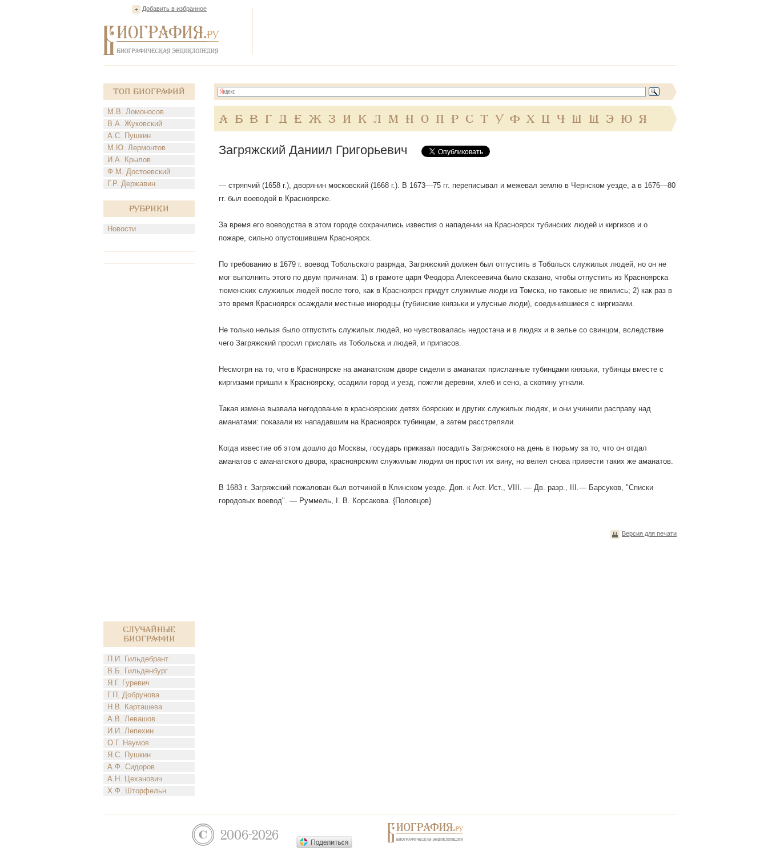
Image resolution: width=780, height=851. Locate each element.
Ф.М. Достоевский (138, 171)
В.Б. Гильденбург (137, 671)
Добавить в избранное (174, 8)
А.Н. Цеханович (134, 778)
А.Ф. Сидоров (131, 766)
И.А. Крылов (129, 159)
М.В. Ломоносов (135, 111)
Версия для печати (649, 533)
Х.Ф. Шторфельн (136, 790)
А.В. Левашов (131, 718)
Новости (121, 228)
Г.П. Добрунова (133, 695)
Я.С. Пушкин (129, 754)
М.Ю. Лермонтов (136, 147)
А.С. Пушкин (129, 135)
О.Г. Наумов (128, 742)
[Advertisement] (469, 31)
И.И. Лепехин (130, 730)
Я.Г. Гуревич (128, 683)
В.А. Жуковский (134, 123)
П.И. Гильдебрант (137, 659)
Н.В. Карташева (134, 707)
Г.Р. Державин (131, 183)
